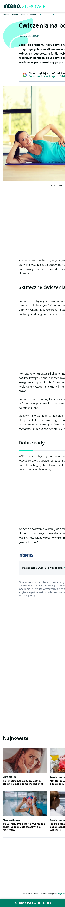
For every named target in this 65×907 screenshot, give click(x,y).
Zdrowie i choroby (29, 15)
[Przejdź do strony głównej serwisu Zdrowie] (34, 6)
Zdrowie (15, 15)
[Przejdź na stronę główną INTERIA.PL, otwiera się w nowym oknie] (12, 6)
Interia (6, 15)
